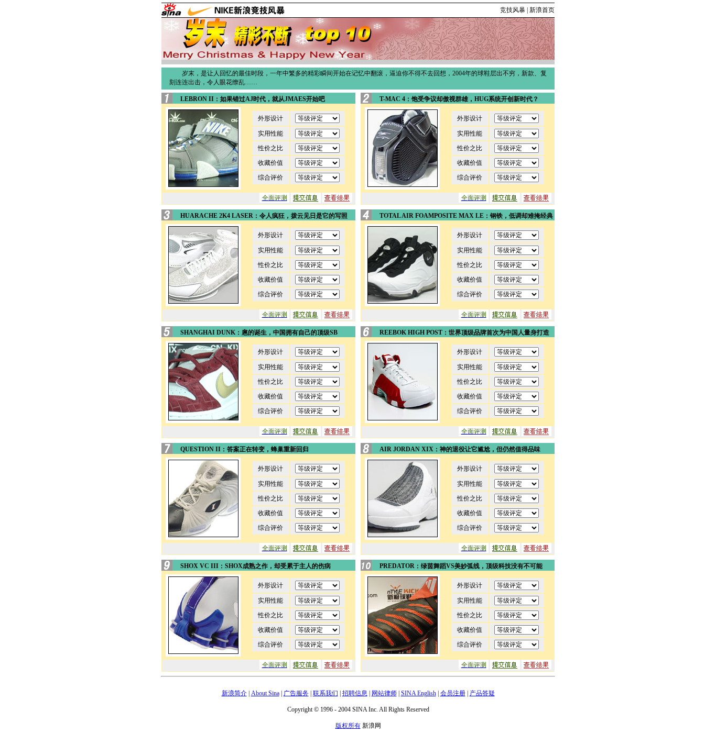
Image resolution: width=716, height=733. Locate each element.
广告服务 (296, 693)
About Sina (265, 693)
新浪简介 (234, 693)
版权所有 (348, 725)
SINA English (418, 693)
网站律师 (384, 693)
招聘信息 (354, 693)
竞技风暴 (512, 10)
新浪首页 (542, 10)
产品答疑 (482, 693)
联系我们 (325, 693)
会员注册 (452, 693)
